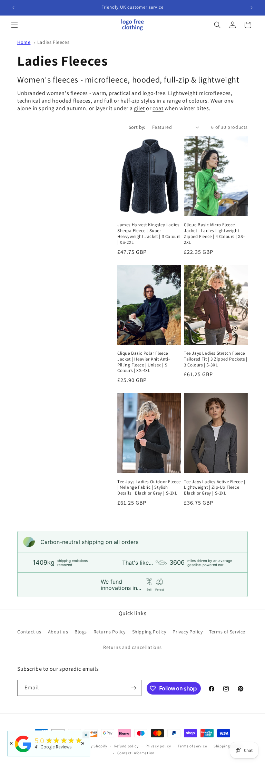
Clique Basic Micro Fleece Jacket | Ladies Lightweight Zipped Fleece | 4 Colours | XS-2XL (214, 233)
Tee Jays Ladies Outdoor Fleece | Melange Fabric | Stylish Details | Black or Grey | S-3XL (149, 487)
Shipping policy (228, 746)
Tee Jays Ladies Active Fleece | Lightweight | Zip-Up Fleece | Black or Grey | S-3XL (214, 487)
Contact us (29, 632)
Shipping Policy (149, 632)
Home (23, 42)
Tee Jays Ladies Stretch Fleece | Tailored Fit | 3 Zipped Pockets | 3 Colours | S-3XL (215, 359)
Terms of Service (227, 632)
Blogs (81, 632)
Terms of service (192, 746)
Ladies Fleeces (53, 42)
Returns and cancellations (132, 647)
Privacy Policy (188, 632)
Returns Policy (110, 632)
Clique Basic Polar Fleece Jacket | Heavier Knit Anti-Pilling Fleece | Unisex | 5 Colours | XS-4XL (143, 362)
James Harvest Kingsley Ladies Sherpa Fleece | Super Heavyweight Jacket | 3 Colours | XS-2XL (148, 233)
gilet (139, 108)
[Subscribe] (133, 688)
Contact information (136, 752)
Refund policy (126, 746)
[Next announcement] (251, 7)
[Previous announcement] (13, 7)
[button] (14, 24)
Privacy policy (158, 746)
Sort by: (137, 127)
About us (58, 632)
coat (158, 108)
